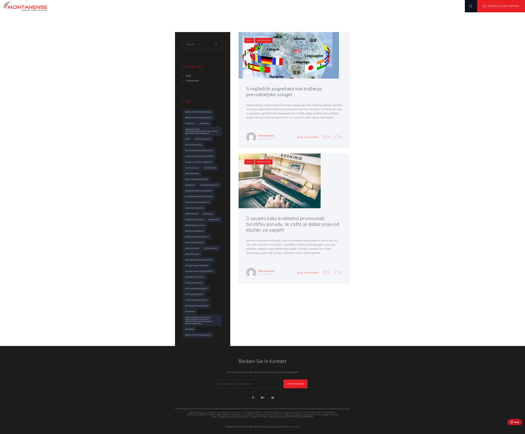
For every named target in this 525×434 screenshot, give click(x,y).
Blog (249, 40)
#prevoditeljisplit (194, 208)
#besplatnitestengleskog (198, 112)
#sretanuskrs (192, 248)
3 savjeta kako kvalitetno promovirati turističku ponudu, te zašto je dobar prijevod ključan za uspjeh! (292, 224)
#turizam (190, 312)
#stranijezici (211, 248)
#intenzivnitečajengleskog (199, 151)
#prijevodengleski (194, 220)
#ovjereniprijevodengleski (198, 191)
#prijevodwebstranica (197, 237)
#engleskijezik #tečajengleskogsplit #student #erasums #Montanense (201, 131)
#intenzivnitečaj (193, 145)
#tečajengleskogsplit (196, 289)
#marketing (210, 168)
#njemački (190, 185)
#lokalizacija (192, 168)
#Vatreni (189, 329)
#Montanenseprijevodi (196, 179)
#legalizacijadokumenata (198, 162)
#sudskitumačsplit (194, 277)
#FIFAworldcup (203, 139)
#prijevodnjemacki (194, 231)
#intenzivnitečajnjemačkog (199, 156)
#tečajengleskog (194, 283)
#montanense (192, 174)
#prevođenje (191, 214)
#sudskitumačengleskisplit (199, 260)
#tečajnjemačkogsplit (196, 300)
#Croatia (190, 123)
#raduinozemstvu (194, 243)
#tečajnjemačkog (194, 294)
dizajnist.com (283, 427)
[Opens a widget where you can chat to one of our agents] (514, 426)
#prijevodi (214, 220)
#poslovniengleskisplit (197, 202)
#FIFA (187, 139)
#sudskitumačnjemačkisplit (199, 271)
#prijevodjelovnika (195, 225)
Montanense (266, 135)
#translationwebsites (196, 306)
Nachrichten (263, 40)
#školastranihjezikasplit (198, 335)
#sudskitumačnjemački (196, 266)
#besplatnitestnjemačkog (198, 118)
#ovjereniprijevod (209, 185)
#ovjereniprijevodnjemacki (199, 197)
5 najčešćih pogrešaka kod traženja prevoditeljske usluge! (284, 91)
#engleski (204, 123)
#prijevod (208, 214)
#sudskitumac (192, 254)
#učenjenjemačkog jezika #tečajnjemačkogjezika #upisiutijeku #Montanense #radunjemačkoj (199, 320)
